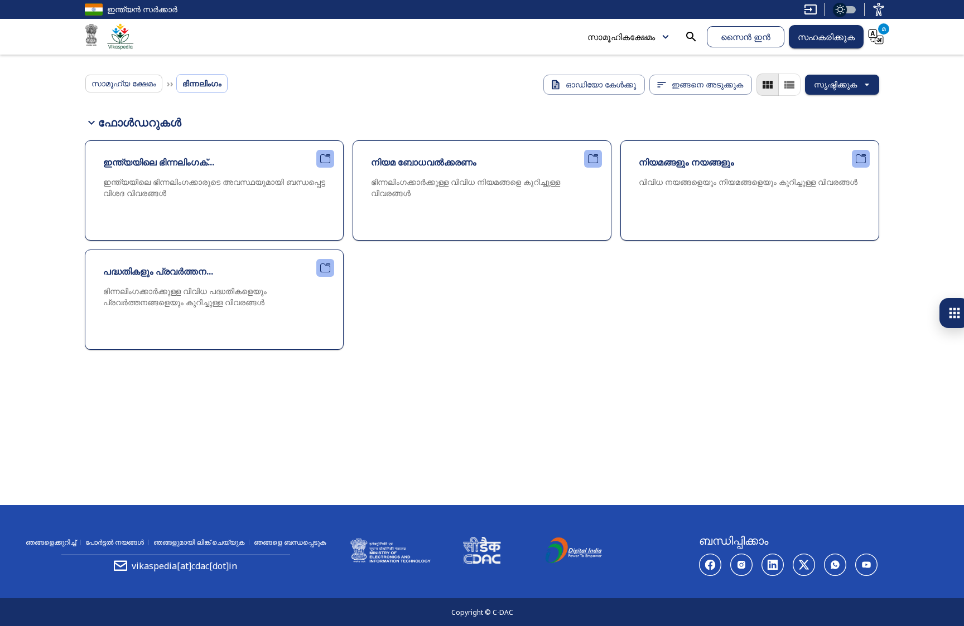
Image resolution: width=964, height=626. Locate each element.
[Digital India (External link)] (573, 552)
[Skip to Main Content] (811, 9)
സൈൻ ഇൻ (745, 36)
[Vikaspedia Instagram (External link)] (741, 565)
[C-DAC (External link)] (482, 552)
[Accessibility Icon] (878, 9)
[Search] (691, 37)
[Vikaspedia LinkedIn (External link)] (772, 565)
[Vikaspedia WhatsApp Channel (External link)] (835, 565)
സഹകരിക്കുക (826, 36)
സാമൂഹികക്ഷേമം (621, 36)
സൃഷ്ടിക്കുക (835, 84)
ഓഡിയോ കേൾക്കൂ (601, 84)
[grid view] (767, 85)
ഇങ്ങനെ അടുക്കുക (707, 84)
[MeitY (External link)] (91, 37)
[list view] (789, 85)
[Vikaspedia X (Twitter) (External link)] (804, 565)
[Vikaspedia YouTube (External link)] (866, 565)
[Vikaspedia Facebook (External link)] (710, 565)
